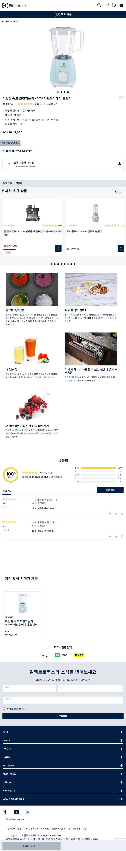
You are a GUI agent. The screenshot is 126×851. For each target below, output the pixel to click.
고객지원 (7, 782)
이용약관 (10, 828)
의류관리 (7, 757)
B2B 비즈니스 (9, 790)
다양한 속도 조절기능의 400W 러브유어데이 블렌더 (21, 623)
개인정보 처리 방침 (24, 828)
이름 (7, 687)
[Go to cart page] (114, 5)
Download (25, 166)
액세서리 (7, 740)
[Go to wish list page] (107, 5)
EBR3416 (9, 617)
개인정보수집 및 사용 (60, 828)
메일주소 (8, 698)
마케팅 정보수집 (79, 828)
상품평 (19, 183)
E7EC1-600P (7, 226)
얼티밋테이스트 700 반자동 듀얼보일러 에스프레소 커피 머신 (31, 233)
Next (121, 14)
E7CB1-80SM (71, 226)
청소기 (6, 732)
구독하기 (63, 716)
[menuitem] (5, 813)
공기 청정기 (8, 765)
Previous (2, 14)
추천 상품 (7, 183)
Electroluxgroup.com (15, 819)
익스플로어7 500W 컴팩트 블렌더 (83, 231)
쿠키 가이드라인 (42, 828)
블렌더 (12, 21)
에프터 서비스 (9, 774)
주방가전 (7, 749)
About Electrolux (13, 799)
